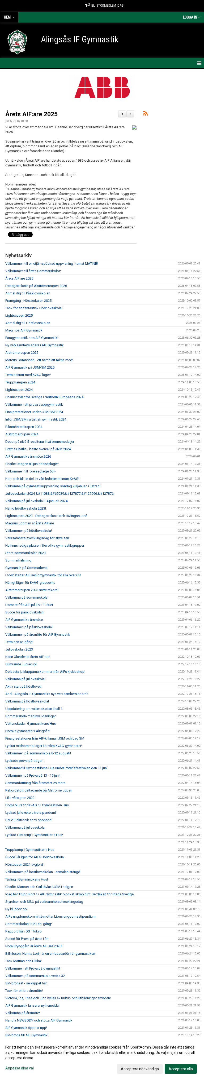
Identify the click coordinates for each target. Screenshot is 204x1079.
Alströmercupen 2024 (21, 434)
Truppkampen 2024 (20, 382)
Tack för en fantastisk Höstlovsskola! (33, 308)
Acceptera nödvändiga (140, 1069)
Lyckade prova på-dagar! (24, 761)
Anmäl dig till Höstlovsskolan (27, 323)
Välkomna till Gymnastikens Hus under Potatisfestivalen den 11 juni (56, 768)
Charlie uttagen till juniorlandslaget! (32, 464)
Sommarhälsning (18, 560)
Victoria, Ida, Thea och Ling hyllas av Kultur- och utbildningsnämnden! (58, 998)
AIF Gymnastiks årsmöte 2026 (28, 456)
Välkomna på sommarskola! (26, 597)
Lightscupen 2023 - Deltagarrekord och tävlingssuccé (46, 516)
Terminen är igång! (19, 642)
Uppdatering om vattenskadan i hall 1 (33, 709)
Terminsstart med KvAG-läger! (28, 375)
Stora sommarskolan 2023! (25, 553)
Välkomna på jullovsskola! (25, 679)
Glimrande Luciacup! (21, 664)
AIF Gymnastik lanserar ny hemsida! (32, 1005)
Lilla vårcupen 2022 (20, 798)
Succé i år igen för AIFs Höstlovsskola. (35, 857)
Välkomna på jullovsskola (25, 827)
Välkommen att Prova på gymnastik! (32, 968)
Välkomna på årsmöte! (22, 1013)
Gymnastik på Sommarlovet (26, 568)
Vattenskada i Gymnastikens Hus (30, 724)
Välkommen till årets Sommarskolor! (33, 271)
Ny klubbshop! (16, 909)
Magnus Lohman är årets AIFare (29, 523)
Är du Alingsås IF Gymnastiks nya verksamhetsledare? (46, 694)
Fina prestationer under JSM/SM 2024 (34, 412)
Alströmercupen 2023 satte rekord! (31, 590)
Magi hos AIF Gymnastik (23, 330)
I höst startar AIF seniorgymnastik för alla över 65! (43, 575)
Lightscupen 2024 (19, 390)
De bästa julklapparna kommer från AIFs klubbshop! (45, 672)
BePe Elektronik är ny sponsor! (28, 820)
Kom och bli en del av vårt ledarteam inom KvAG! (42, 479)
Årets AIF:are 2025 (31, 114)
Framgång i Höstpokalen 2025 (28, 301)
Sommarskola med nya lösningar (30, 716)
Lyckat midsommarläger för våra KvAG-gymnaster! (43, 746)
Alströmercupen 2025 (21, 353)
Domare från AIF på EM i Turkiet (29, 605)
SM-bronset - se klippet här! (26, 983)
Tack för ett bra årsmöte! (24, 991)
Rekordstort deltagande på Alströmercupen (38, 790)
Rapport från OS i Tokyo (23, 931)
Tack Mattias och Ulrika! (23, 961)
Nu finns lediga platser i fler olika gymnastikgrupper (44, 545)
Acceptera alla (181, 1069)
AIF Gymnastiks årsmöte (24, 620)
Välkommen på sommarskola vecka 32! (35, 976)
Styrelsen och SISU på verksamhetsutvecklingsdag (44, 902)
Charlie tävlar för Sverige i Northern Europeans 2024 (44, 397)
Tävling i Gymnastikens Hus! (26, 879)
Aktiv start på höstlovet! (23, 686)
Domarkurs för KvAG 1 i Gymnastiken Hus (37, 805)
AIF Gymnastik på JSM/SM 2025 (29, 367)
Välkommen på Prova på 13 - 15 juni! (32, 775)
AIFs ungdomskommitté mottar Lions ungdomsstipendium (50, 916)
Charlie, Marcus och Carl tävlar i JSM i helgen (39, 887)
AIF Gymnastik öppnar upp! (26, 1028)
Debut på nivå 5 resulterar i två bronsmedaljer (39, 442)
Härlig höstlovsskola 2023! (25, 508)
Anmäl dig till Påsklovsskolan (27, 293)
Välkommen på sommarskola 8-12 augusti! (38, 753)
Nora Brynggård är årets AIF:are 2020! (33, 946)
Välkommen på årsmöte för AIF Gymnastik (37, 634)
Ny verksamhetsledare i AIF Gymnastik (34, 345)
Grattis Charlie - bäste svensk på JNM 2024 (38, 449)
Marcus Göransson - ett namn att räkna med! (39, 360)
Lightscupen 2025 (19, 315)
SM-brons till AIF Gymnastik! (26, 1035)
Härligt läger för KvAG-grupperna (30, 583)
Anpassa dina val (19, 1068)
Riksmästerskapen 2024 (23, 427)
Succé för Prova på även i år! (26, 939)
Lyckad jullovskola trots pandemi (30, 813)
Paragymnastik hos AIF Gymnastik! (31, 338)
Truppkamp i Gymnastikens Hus (29, 850)
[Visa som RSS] (145, 114)
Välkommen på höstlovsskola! (28, 531)
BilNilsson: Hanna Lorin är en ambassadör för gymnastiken (50, 954)
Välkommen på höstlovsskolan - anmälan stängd (42, 872)
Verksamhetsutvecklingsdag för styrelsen (37, 538)
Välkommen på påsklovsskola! (29, 627)
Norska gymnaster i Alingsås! (27, 731)
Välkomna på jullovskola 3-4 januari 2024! (36, 501)
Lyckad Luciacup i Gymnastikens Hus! (34, 835)
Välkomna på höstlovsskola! (27, 701)
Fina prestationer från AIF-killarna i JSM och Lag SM (44, 738)
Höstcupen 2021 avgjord (24, 864)
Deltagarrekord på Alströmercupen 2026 (36, 286)
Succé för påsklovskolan (24, 612)
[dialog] (102, 1058)
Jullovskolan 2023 (19, 649)
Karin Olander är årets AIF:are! (28, 657)
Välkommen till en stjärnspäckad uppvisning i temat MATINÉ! (51, 264)
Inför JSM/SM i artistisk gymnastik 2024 (35, 419)
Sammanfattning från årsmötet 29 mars (35, 783)
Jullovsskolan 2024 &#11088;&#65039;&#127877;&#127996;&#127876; (59, 494)
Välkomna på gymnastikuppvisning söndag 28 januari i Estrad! (52, 486)
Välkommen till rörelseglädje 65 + (30, 471)
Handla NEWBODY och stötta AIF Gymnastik (39, 1020)
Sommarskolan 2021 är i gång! (28, 924)
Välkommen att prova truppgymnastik (34, 404)
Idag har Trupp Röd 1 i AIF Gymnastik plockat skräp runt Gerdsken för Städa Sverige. (69, 894)
